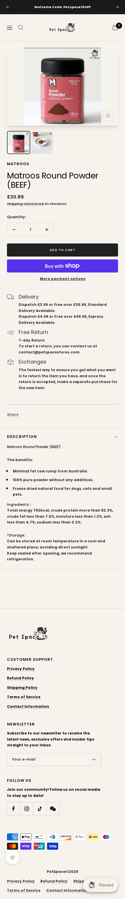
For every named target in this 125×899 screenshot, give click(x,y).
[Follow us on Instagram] (26, 808)
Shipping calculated (25, 203)
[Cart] (115, 27)
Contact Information (28, 706)
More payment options (62, 278)
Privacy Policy (21, 668)
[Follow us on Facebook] (13, 808)
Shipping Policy (22, 687)
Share (13, 414)
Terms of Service (23, 696)
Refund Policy (20, 678)
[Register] (94, 759)
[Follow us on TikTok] (39, 808)
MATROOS (18, 164)
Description (22, 436)
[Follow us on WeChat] (52, 808)
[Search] (20, 27)
